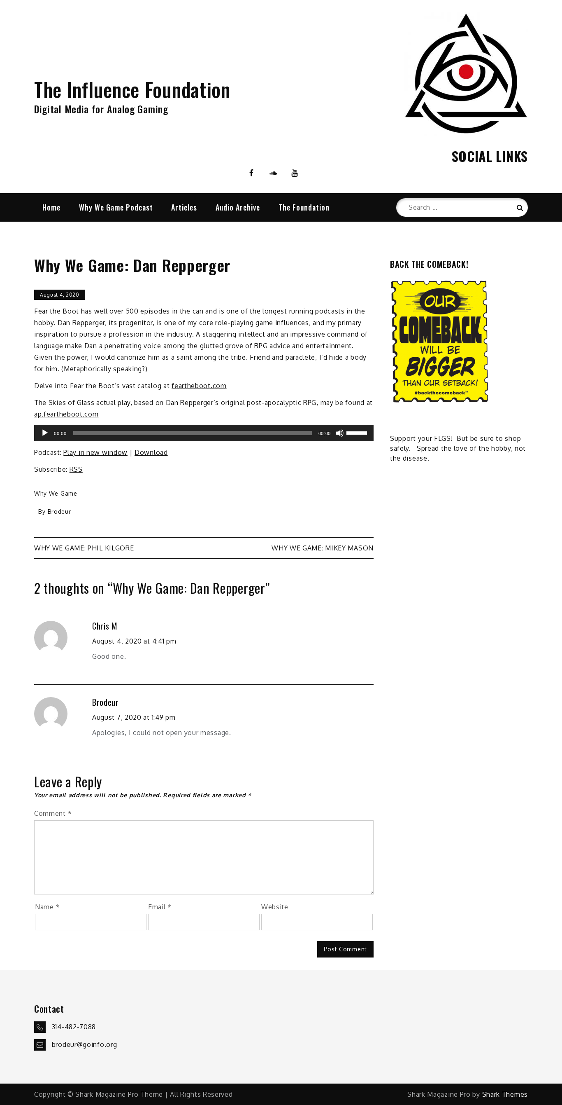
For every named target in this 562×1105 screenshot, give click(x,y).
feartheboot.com (199, 386)
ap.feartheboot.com (66, 414)
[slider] (357, 432)
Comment (53, 813)
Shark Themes (505, 1094)
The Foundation (304, 207)
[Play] (45, 433)
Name (47, 907)
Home (51, 207)
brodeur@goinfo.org (84, 1044)
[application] (204, 433)
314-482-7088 (74, 1026)
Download (151, 452)
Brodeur (59, 511)
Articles (184, 207)
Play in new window (95, 452)
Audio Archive (238, 207)
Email (160, 907)
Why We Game (55, 493)
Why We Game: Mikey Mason (323, 548)
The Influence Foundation (132, 89)
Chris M (105, 626)
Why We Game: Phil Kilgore (84, 548)
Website (274, 907)
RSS (76, 469)
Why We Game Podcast (116, 207)
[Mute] (340, 433)
